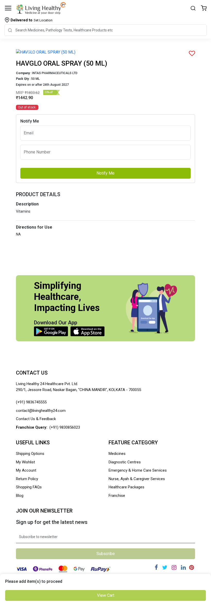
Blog (19, 495)
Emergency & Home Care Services (138, 470)
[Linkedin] (183, 567)
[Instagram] (174, 567)
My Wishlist (25, 462)
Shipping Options (30, 453)
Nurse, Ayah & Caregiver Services (137, 479)
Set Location (31, 20)
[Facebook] (156, 567)
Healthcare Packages (126, 487)
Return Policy (27, 479)
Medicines (117, 453)
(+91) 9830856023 (64, 427)
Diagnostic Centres (125, 462)
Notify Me (105, 173)
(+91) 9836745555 (31, 402)
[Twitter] (164, 567)
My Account (26, 470)
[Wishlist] (204, 8)
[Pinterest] (191, 567)
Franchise (117, 495)
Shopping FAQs (29, 487)
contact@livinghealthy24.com (41, 410)
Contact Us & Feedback (36, 419)
